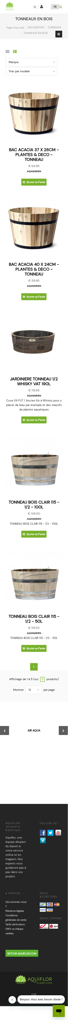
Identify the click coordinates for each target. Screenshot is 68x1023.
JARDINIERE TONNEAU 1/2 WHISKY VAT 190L (34, 381)
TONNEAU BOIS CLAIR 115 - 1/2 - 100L (34, 504)
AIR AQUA (34, 730)
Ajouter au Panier (35, 182)
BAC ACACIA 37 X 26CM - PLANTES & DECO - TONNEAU (34, 154)
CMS (34, 994)
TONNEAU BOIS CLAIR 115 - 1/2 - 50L (34, 619)
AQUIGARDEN (34, 171)
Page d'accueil (15, 27)
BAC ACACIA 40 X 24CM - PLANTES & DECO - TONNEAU (34, 269)
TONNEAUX (54, 27)
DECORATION (36, 27)
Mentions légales (14, 911)
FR (55, 6)
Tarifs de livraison (15, 924)
